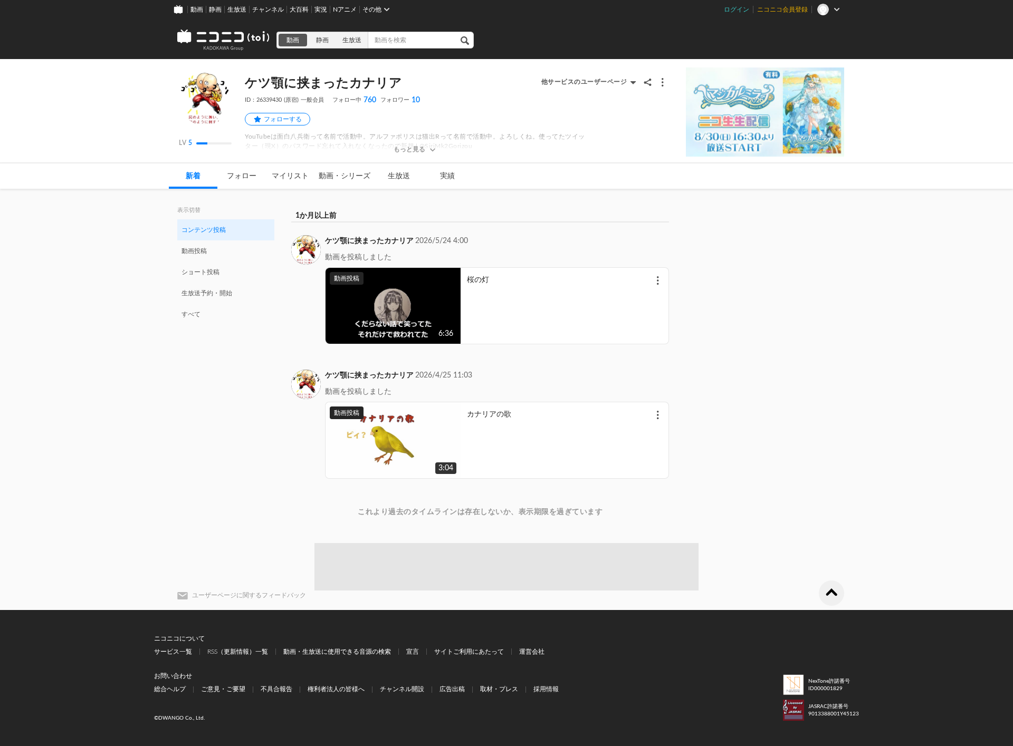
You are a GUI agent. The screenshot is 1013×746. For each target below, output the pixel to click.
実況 (320, 9)
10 (400, 100)
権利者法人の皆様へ (336, 689)
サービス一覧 (173, 651)
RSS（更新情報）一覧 (237, 651)
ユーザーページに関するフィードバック (249, 595)
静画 (215, 9)
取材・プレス (499, 689)
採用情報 (546, 689)
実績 (447, 176)
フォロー (241, 176)
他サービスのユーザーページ (584, 82)
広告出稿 (452, 689)
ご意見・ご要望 (223, 689)
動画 (196, 9)
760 (354, 100)
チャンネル (268, 9)
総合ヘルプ (170, 689)
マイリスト (290, 176)
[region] (225, 271)
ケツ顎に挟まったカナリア (369, 241)
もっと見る (409, 149)
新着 (193, 176)
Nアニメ (345, 9)
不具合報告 (276, 689)
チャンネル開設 (402, 689)
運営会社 (531, 651)
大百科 (299, 9)
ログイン (736, 9)
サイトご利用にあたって (469, 651)
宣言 (412, 651)
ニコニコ (223, 40)
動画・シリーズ (344, 176)
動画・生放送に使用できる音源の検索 (337, 651)
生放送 (236, 9)
